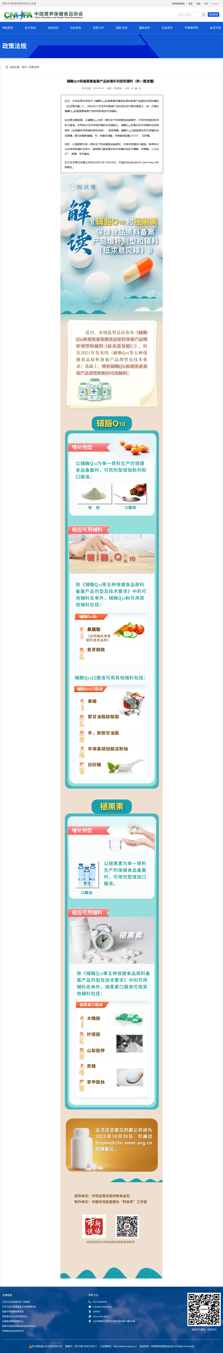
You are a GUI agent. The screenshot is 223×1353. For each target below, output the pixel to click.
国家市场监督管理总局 (13, 1311)
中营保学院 (191, 27)
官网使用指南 (178, 3)
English (215, 3)
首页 (24, 67)
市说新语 (117, 88)
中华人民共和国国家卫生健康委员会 (19, 1306)
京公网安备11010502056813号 (47, 1346)
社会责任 (167, 27)
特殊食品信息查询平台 (13, 1331)
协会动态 (53, 27)
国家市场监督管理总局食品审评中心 (19, 1326)
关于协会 (30, 27)
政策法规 (34, 67)
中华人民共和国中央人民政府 (16, 1302)
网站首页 (7, 27)
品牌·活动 (121, 27)
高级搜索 (213, 14)
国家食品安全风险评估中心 (15, 1316)
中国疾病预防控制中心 (13, 1321)
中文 (206, 3)
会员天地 (215, 27)
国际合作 (144, 27)
